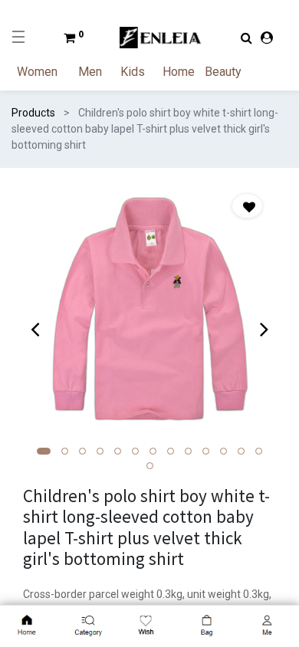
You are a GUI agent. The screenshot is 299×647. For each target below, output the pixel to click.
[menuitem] (46, 72)
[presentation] (35, 329)
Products (33, 113)
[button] (43, 451)
